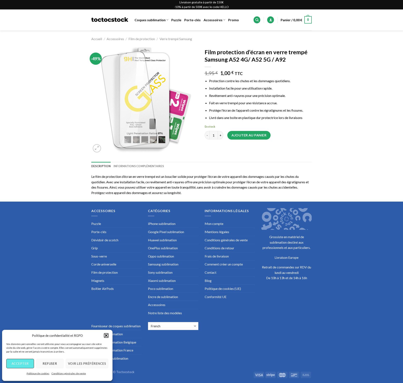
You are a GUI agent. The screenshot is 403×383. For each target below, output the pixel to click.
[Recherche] (257, 19)
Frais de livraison (217, 256)
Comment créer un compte (224, 264)
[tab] (101, 166)
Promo (233, 20)
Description (101, 166)
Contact (210, 272)
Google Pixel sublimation (166, 232)
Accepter (20, 363)
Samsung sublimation (163, 264)
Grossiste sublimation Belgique (113, 342)
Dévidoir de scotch (104, 240)
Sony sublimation (160, 272)
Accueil (96, 39)
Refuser (50, 363)
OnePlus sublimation (163, 248)
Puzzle (176, 20)
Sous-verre (99, 256)
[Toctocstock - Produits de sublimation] (109, 20)
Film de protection (141, 39)
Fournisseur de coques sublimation (116, 326)
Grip (94, 248)
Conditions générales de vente (68, 373)
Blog (208, 281)
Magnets (97, 281)
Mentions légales (217, 232)
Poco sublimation (160, 289)
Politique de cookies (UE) (223, 289)
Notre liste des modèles (165, 313)
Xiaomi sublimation (162, 281)
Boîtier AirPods (102, 289)
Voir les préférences (87, 363)
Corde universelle (103, 264)
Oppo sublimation (161, 256)
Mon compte (214, 224)
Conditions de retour (219, 248)
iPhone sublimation (161, 224)
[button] (106, 335)
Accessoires (213, 20)
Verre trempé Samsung (176, 39)
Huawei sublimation (162, 240)
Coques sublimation (150, 20)
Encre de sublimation (163, 297)
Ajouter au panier (249, 135)
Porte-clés (192, 20)
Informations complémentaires (139, 166)
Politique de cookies (38, 373)
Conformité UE (215, 297)
